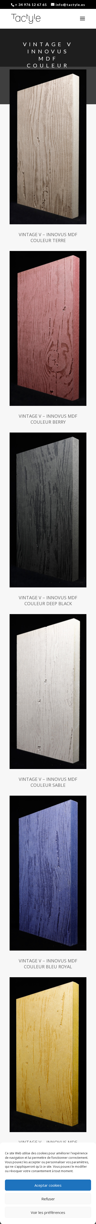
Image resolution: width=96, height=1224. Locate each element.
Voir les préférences (48, 1212)
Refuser (48, 1198)
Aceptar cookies (48, 1185)
